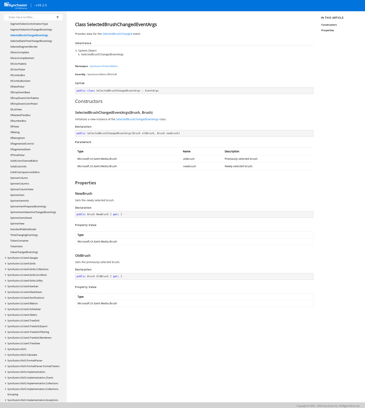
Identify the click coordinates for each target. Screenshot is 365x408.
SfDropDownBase (20, 92)
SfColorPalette (18, 63)
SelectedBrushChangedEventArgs (29, 35)
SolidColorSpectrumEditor (25, 172)
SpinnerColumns (19, 183)
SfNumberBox (18, 120)
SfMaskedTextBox (20, 115)
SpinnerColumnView (21, 189)
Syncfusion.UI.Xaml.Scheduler (24, 309)
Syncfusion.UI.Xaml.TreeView (23, 343)
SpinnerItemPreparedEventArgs (28, 206)
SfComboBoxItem (20, 81)
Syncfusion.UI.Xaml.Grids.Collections (27, 269)
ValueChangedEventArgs (24, 252)
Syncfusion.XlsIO (16, 349)
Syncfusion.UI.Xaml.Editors (104, 66)
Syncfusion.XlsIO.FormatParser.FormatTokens (33, 366)
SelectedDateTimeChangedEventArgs (31, 41)
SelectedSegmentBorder (24, 46)
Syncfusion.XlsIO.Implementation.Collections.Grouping (33, 391)
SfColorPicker (17, 69)
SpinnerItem (17, 195)
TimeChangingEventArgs (24, 235)
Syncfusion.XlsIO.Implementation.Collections (32, 383)
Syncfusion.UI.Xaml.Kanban (22, 286)
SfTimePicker (17, 155)
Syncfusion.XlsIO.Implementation (26, 372)
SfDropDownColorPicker (24, 103)
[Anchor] (73, 101)
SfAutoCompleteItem (22, 58)
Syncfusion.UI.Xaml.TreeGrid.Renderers (29, 337)
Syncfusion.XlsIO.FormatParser (24, 360)
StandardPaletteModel (23, 229)
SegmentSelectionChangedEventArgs (31, 29)
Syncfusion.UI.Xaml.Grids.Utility (25, 280)
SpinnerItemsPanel (21, 218)
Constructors (329, 24)
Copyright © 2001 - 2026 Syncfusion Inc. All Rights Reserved (328, 405)
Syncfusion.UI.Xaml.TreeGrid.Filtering (28, 332)
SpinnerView (17, 223)
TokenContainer (19, 240)
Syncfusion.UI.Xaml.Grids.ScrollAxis (27, 275)
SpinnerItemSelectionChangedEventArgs (33, 212)
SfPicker (14, 126)
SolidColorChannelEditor (24, 160)
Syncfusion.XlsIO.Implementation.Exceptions (32, 400)
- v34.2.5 (40, 5)
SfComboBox (17, 75)
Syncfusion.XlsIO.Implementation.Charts (30, 377)
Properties (327, 30)
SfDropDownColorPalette (24, 98)
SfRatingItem (17, 138)
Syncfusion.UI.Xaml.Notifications (25, 297)
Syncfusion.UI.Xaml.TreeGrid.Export (27, 326)
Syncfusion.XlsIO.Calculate (22, 354)
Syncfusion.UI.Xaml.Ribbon (22, 303)
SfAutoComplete (19, 52)
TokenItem (16, 246)
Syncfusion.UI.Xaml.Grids (21, 263)
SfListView (16, 109)
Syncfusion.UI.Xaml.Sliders (22, 315)
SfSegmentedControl (22, 143)
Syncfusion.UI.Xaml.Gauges (22, 257)
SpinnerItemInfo (19, 200)
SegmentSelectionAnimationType (29, 23)
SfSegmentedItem (20, 149)
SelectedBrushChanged (117, 34)
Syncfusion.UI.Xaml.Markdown (24, 292)
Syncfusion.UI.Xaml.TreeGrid (23, 320)
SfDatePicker (17, 86)
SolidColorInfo (18, 166)
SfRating (15, 132)
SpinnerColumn (19, 178)
